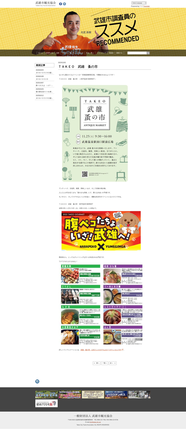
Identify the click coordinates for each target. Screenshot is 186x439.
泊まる (64, 53)
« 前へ (96, 363)
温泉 (57, 53)
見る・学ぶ (90, 53)
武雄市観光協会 (45, 4)
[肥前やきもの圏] (46, 403)
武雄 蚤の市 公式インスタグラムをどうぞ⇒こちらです (101, 350)
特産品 (111, 53)
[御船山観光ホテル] (70, 394)
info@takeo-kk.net (95, 422)
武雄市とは (49, 53)
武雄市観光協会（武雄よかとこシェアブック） (60, 3)
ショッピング (101, 53)
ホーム (40, 53)
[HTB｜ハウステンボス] (116, 394)
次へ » (112, 363)
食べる (72, 53)
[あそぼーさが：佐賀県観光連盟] (93, 394)
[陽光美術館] (46, 394)
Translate (146, 6)
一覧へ (104, 363)
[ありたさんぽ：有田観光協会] (139, 394)
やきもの (80, 53)
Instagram (64, 3)
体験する (119, 53)
